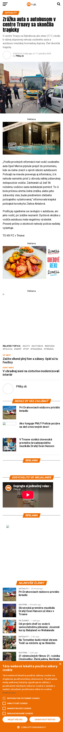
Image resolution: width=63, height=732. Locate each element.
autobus (38, 346)
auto (27, 346)
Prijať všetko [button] (15, 719)
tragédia (37, 349)
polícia (8, 349)
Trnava (49, 349)
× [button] (60, 664)
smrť (18, 349)
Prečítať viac (9, 692)
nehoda (50, 346)
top (27, 349)
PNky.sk (20, 56)
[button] (31, 726)
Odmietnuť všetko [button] (45, 719)
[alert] (31, 696)
